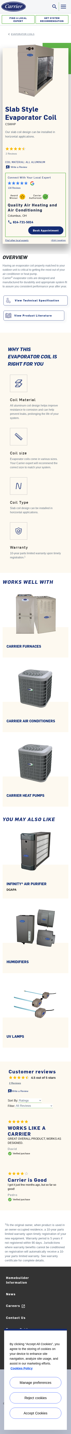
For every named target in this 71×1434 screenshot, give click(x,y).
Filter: (11, 1106)
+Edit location (58, 240)
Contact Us (16, 1317)
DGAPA (12, 889)
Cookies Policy (22, 1368)
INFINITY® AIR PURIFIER (27, 883)
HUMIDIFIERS (18, 961)
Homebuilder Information (17, 1280)
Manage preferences (35, 1383)
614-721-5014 (20, 222)
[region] (35, 1379)
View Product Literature (33, 315)
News (11, 1294)
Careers (15, 1305)
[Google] (30, 182)
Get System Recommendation (52, 19)
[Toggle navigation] (63, 6)
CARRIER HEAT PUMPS (25, 795)
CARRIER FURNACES (24, 646)
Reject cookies (35, 1398)
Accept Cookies (35, 1413)
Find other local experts (17, 240)
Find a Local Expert (18, 19)
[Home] (13, 6)
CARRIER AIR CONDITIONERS (31, 720)
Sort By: (13, 1100)
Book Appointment (46, 230)
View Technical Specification (37, 300)
